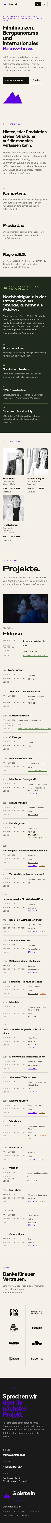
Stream (32, 794)
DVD (42, 865)
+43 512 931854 (13, 1467)
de (38, 4)
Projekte (36, 80)
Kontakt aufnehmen (15, 80)
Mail (5, 488)
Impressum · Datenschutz (17, 1516)
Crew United (14, 488)
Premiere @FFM (37, 838)
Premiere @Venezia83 (35, 655)
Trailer (33, 791)
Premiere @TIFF (37, 770)
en (44, 4)
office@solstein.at (14, 1455)
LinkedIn (7, 491)
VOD (43, 993)
